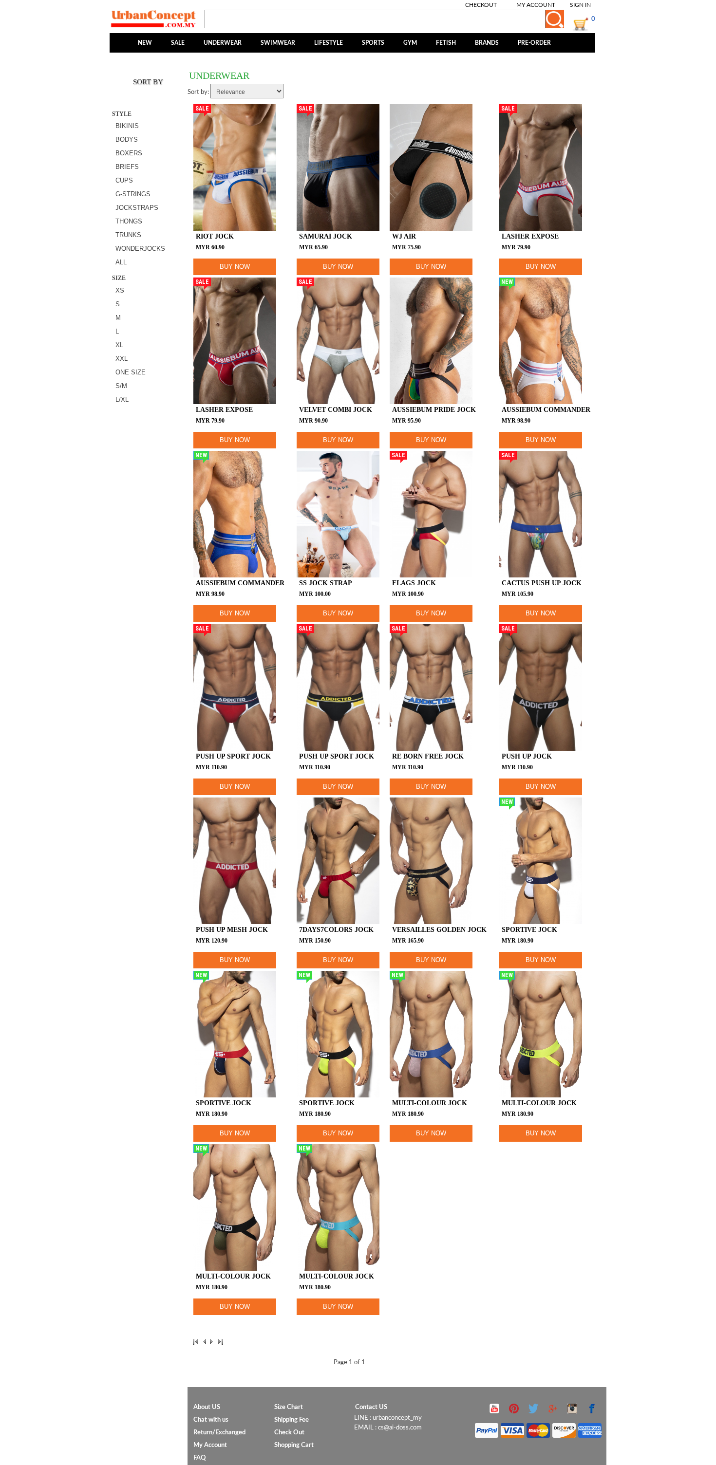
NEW (145, 43)
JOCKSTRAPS (136, 207)
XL (119, 345)
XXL (121, 358)
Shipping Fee (291, 1420)
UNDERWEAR (223, 43)
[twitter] (533, 1413)
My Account (535, 5)
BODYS (126, 139)
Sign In (580, 5)
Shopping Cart (294, 1445)
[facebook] (592, 1413)
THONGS (128, 221)
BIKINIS (127, 126)
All (121, 262)
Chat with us (210, 1420)
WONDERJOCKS (140, 248)
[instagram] (572, 1413)
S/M (121, 385)
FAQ (199, 1458)
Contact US (371, 1407)
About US (206, 1407)
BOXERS (128, 153)
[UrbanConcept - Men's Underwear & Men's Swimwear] (153, 19)
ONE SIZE (130, 372)
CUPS (124, 180)
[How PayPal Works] (538, 1428)
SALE (178, 43)
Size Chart (288, 1407)
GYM (410, 43)
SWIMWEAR (278, 43)
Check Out (289, 1432)
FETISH (446, 43)
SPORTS (373, 43)
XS (119, 290)
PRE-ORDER (534, 43)
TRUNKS (128, 235)
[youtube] (494, 1413)
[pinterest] (514, 1413)
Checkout (481, 5)
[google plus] (553, 1413)
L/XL (122, 399)
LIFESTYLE (328, 43)
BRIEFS (127, 166)
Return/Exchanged (219, 1432)
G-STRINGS (133, 194)
